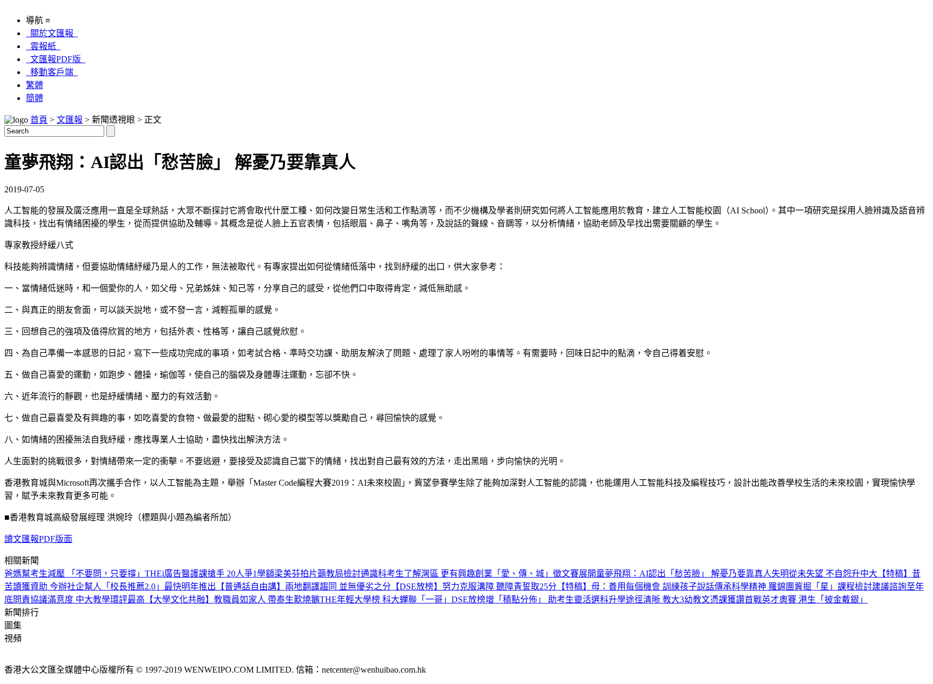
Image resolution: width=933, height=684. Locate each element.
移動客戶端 (52, 72)
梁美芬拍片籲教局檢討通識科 (330, 573)
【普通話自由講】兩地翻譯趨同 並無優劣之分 (303, 586)
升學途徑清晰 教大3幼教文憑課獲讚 (677, 599)
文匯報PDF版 (55, 59)
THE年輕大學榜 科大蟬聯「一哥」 (385, 599)
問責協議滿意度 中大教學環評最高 (79, 599)
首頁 (39, 119)
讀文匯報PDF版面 (38, 539)
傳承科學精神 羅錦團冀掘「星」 (775, 586)
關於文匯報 (52, 33)
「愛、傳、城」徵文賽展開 (544, 573)
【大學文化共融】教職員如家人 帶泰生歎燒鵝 (232, 599)
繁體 (34, 85)
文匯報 (70, 119)
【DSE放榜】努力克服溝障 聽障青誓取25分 (474, 586)
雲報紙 (43, 46)
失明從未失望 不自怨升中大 (824, 573)
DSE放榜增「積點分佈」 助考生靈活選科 (530, 599)
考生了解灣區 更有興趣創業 (439, 573)
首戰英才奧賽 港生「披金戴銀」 (806, 599)
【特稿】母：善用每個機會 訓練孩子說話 (635, 586)
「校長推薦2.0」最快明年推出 (159, 586)
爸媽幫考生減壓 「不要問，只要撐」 (74, 573)
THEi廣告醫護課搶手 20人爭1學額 (209, 573)
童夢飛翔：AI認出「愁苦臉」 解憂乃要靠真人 (684, 573)
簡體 (34, 98)
